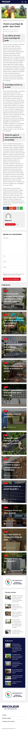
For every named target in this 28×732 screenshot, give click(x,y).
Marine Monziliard (9, 403)
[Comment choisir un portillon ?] (14, 419)
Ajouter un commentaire (9, 31)
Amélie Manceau (9, 307)
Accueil (4, 20)
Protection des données (8, 721)
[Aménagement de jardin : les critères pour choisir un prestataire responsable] (14, 323)
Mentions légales (6, 718)
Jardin (6, 290)
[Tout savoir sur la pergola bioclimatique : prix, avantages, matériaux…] (14, 347)
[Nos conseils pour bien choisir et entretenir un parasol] (14, 371)
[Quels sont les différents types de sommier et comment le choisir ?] (8, 606)
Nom (4, 256)
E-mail (4, 261)
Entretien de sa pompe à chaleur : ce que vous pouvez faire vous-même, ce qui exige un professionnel (17, 598)
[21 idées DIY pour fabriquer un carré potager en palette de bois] (14, 443)
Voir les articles (10, 224)
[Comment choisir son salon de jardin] (14, 515)
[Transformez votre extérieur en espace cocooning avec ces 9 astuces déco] (14, 467)
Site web (4, 267)
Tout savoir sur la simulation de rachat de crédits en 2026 (17, 632)
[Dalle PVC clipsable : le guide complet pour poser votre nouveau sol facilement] (8, 613)
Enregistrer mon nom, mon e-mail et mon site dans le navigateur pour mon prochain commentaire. (13, 274)
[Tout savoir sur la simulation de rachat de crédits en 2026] (8, 631)
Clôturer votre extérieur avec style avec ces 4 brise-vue (17, 677)
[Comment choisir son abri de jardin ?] (14, 563)
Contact (4, 715)
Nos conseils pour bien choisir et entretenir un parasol (17, 671)
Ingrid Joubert (9, 427)
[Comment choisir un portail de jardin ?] (14, 491)
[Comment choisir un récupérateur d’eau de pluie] (14, 539)
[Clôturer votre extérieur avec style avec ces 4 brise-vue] (14, 395)
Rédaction (7, 29)
